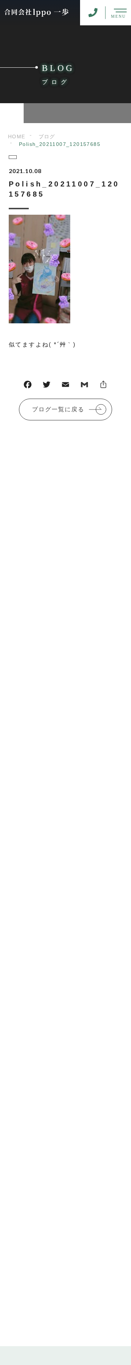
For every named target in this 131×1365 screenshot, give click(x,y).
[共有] (103, 386)
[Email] (65, 386)
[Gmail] (84, 386)
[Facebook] (27, 386)
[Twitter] (46, 386)
